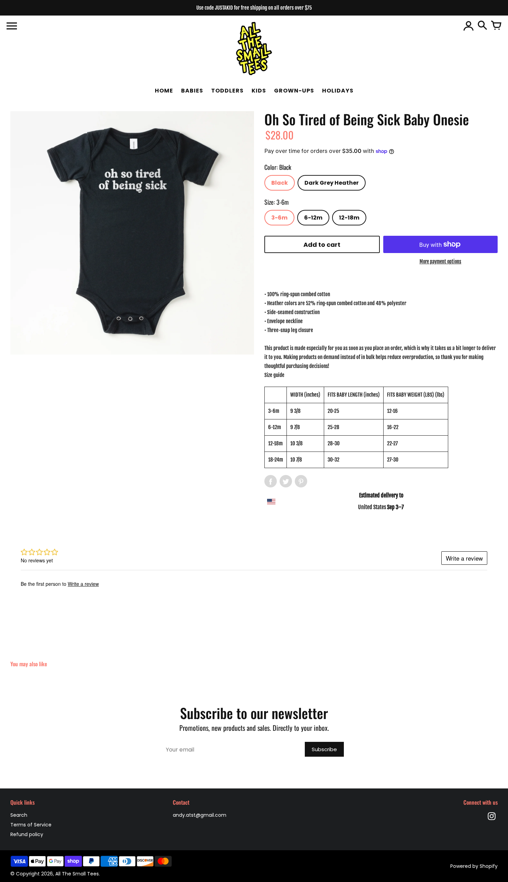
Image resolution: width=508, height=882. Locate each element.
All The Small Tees (77, 873)
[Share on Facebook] (270, 481)
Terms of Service (30, 824)
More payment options (440, 261)
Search (18, 815)
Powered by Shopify (474, 866)
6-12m (313, 218)
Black (279, 183)
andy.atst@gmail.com (199, 815)
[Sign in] (468, 26)
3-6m (279, 218)
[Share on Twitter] (286, 481)
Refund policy (26, 834)
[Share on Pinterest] (301, 481)
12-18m (349, 218)
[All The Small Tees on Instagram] (492, 820)
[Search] (482, 26)
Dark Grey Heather (331, 183)
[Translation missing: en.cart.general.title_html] (496, 26)
